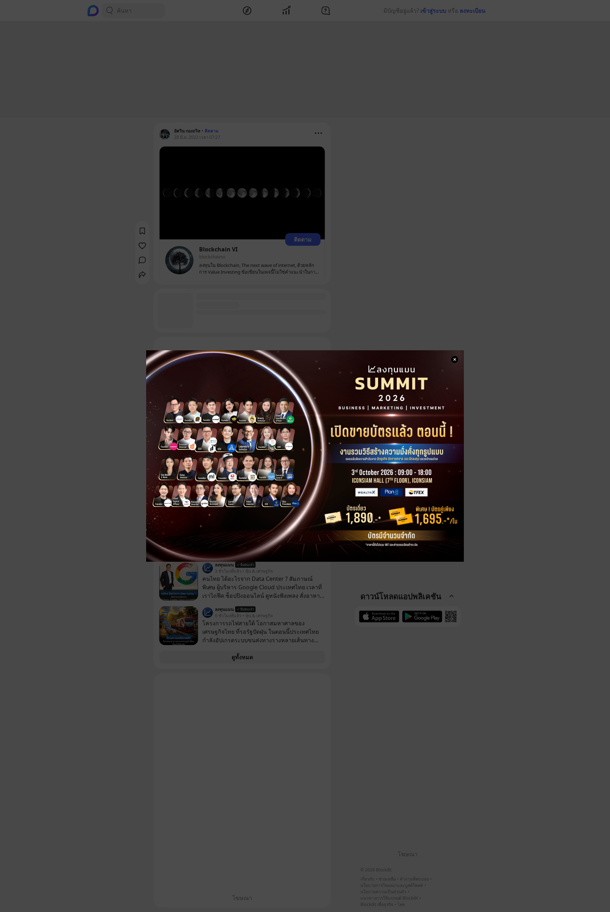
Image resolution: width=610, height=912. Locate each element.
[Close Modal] (454, 359)
